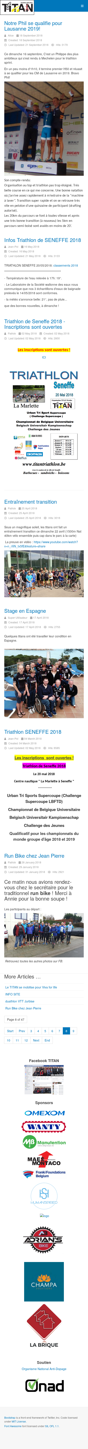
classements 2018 (65, 265)
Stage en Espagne (25, 610)
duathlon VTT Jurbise (19, 1001)
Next (36, 1040)
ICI (44, 357)
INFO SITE (12, 994)
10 (8, 1040)
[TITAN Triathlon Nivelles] (17, 6)
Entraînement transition (30, 501)
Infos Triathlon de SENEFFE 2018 (42, 239)
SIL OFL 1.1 (52, 1426)
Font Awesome (13, 1426)
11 (17, 1040)
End (47, 1040)
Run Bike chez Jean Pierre (34, 855)
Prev (22, 1031)
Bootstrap (9, 1417)
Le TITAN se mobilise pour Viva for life (31, 987)
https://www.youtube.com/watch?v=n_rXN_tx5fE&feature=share (41, 544)
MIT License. (19, 1421)
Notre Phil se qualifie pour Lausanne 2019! (33, 25)
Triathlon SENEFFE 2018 (32, 731)
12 (26, 1040)
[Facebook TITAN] (44, 1079)
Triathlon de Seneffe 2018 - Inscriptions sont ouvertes (34, 323)
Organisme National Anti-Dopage (44, 1369)
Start (10, 1031)
